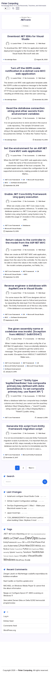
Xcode (27, 560)
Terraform (27, 552)
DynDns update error (24, 581)
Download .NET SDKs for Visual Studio (25, 38)
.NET (5, 534)
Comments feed (10, 626)
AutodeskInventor (40, 534)
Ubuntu (11, 556)
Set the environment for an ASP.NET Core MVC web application (25, 150)
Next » (31, 468)
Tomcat (5, 556)
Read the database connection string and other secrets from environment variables (25, 111)
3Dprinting (20, 534)
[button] (7, 8)
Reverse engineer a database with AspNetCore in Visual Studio (26, 287)
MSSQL (38, 546)
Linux (21, 545)
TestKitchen (38, 552)
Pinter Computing (9, 3)
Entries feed (8, 621)
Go (26, 542)
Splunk (12, 552)
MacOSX (30, 545)
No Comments (30, 43)
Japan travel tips (13, 513)
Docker (42, 538)
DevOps (31, 538)
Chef (15, 538)
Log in (5, 616)
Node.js (6, 549)
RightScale (35, 549)
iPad (33, 542)
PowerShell (18, 549)
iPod (43, 542)
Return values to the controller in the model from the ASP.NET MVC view (26, 242)
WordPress (20, 560)
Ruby (41, 549)
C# (10, 538)
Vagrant (16, 556)
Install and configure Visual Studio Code (23, 496)
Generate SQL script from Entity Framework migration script (25, 427)
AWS (6, 538)
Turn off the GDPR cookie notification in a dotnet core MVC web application (25, 70)
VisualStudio (35, 555)
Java (5, 546)
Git (23, 542)
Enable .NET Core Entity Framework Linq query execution (25, 195)
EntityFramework (10, 542)
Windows (9, 559)
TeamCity (18, 552)
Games (19, 542)
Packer (12, 549)
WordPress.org (9, 630)
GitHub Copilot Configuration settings (22, 501)
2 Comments (29, 339)
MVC (44, 546)
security (6, 552)
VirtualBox (23, 556)
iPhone (38, 542)
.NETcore (12, 534)
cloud (22, 538)
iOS (28, 542)
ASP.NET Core (29, 534)
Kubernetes (13, 546)
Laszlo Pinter (17, 43)
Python (26, 549)
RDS (30, 549)
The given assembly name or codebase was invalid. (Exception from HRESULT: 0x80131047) (25, 331)
